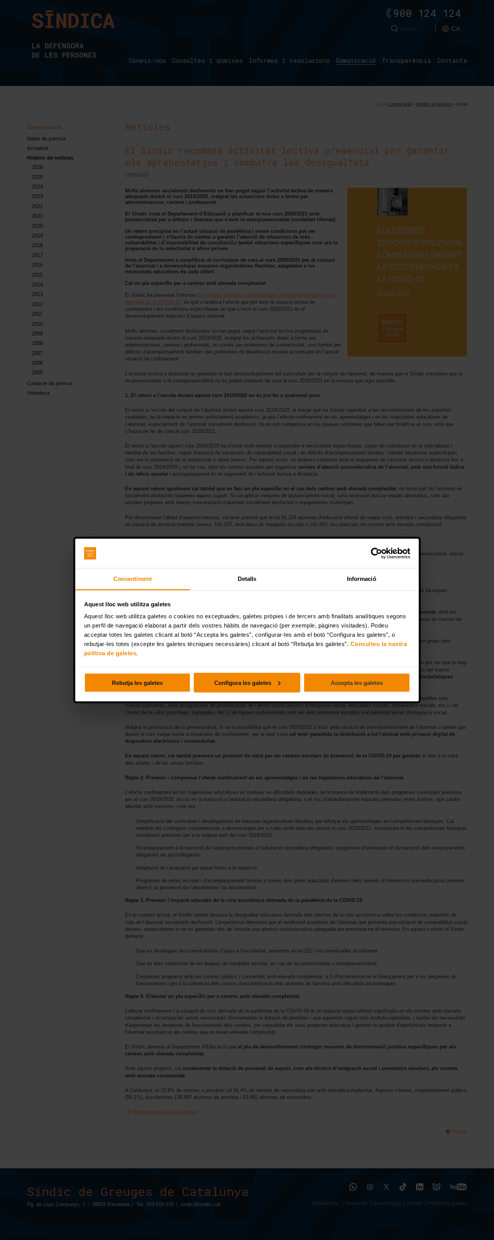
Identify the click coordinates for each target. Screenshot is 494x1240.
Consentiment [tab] (132, 578)
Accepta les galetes (357, 682)
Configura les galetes (242, 682)
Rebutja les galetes (137, 682)
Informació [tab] (361, 578)
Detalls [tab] (247, 578)
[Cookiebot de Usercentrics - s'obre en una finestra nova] (376, 553)
